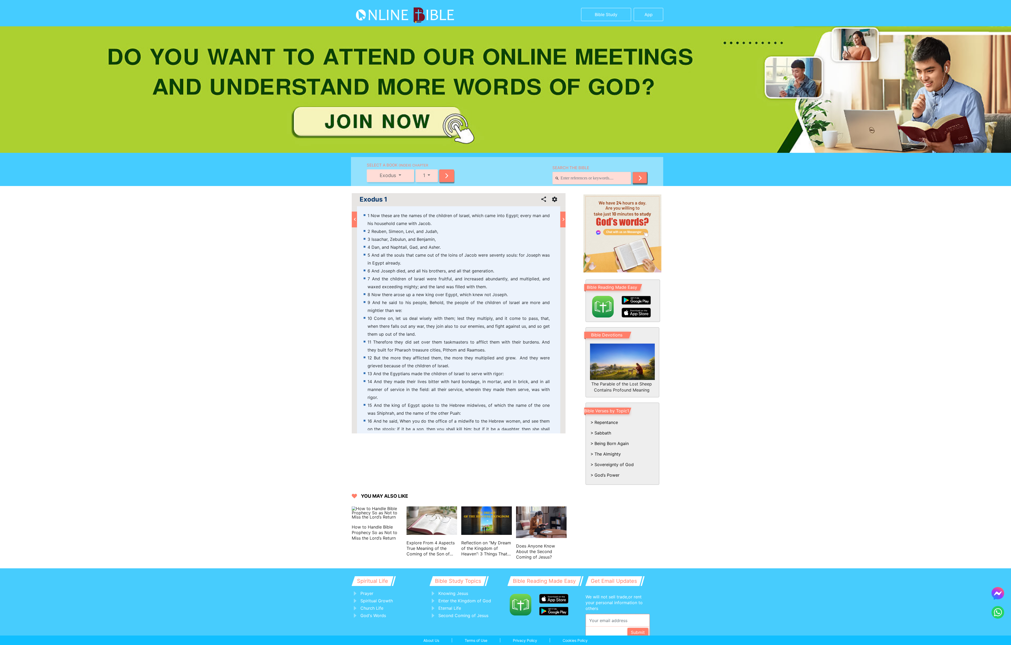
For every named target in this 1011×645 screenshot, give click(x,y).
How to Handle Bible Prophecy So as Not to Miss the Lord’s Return (374, 532)
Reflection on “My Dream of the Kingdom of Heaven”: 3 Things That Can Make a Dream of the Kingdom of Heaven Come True (486, 548)
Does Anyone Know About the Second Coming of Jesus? (535, 551)
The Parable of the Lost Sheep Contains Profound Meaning (621, 386)
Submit (638, 632)
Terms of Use (476, 640)
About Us (431, 640)
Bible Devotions (606, 335)
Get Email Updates (614, 581)
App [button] (649, 14)
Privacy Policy (525, 640)
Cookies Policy (575, 640)
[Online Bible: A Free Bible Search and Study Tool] (388, 13)
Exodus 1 (373, 199)
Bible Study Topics (458, 581)
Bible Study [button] (606, 14)
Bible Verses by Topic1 (606, 410)
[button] (446, 175)
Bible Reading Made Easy (612, 287)
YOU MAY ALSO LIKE (384, 496)
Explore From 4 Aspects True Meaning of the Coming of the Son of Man (431, 548)
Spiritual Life (372, 581)
